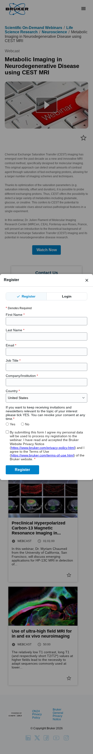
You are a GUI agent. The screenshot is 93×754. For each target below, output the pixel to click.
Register (28, 296)
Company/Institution (22, 376)
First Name (15, 315)
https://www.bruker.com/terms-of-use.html (42, 455)
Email (11, 345)
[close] (86, 280)
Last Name (15, 330)
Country (13, 391)
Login (67, 296)
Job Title (13, 360)
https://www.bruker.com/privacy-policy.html (43, 448)
